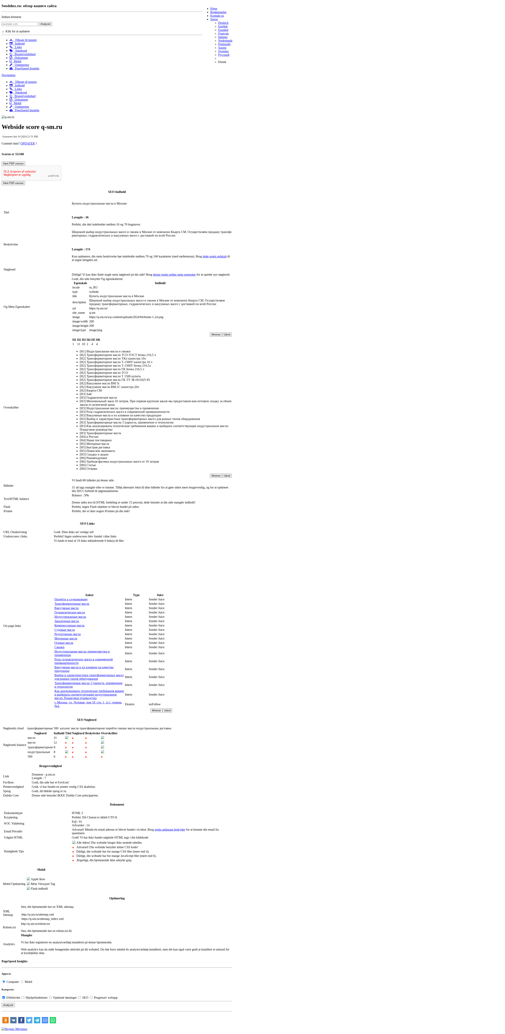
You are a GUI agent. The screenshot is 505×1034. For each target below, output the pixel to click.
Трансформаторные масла (71, 603)
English (223, 26)
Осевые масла (63, 642)
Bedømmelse (218, 12)
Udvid (227, 334)
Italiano (222, 37)
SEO (85, 997)
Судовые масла (64, 629)
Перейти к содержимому (71, 599)
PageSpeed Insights (26, 68)
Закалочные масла (66, 621)
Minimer (216, 334)
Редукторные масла (67, 634)
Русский (223, 54)
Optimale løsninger (65, 997)
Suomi (222, 47)
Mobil (16, 61)
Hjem (213, 8)
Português (224, 44)
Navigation (8, 75)
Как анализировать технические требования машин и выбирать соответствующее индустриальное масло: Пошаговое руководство (89, 694)
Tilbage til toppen (25, 40)
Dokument (20, 57)
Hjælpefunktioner (36, 997)
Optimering (20, 65)
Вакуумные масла (66, 608)
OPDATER (27, 143)
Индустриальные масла (70, 616)
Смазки (59, 647)
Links (17, 47)
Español (223, 30)
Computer (13, 981)
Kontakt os (217, 15)
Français (223, 33)
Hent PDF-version (13, 163)
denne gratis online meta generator (174, 274)
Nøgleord (20, 50)
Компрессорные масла (69, 625)
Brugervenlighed (24, 54)
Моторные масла (65, 638)
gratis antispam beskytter (170, 829)
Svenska (223, 51)
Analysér (45, 24)
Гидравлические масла (69, 612)
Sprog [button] (214, 19)
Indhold (19, 43)
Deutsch (223, 22)
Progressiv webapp (105, 997)
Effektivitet (13, 997)
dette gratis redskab (215, 256)
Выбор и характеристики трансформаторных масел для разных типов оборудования (89, 676)
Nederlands (225, 40)
